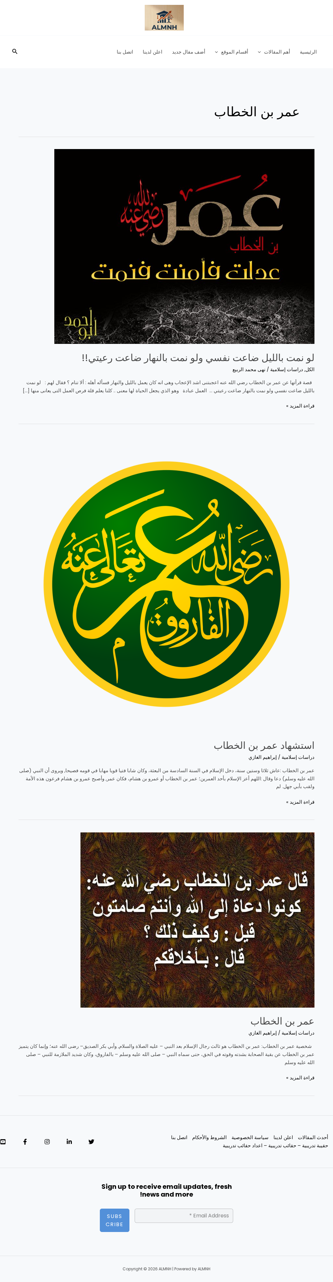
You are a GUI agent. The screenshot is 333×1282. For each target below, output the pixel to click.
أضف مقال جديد (188, 51)
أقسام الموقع (234, 51)
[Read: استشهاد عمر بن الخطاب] (166, 583)
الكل (309, 369)
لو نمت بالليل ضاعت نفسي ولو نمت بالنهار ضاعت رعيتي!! (198, 358)
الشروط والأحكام (209, 1137)
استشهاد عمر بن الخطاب (264, 745)
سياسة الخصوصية (250, 1137)
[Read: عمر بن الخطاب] (197, 919)
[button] (261, 52)
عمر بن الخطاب (282, 1021)
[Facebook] (25, 1142)
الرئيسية (308, 51)
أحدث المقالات (313, 1137)
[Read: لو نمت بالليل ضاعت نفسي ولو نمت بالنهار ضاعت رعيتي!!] (184, 246)
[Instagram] (47, 1142)
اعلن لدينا (152, 51)
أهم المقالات (277, 51)
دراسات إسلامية (286, 369)
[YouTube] (3, 1142)
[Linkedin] (69, 1142)
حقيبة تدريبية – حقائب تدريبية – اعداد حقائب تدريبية (275, 1145)
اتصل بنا (125, 51)
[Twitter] (91, 1142)
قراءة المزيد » (300, 405)
